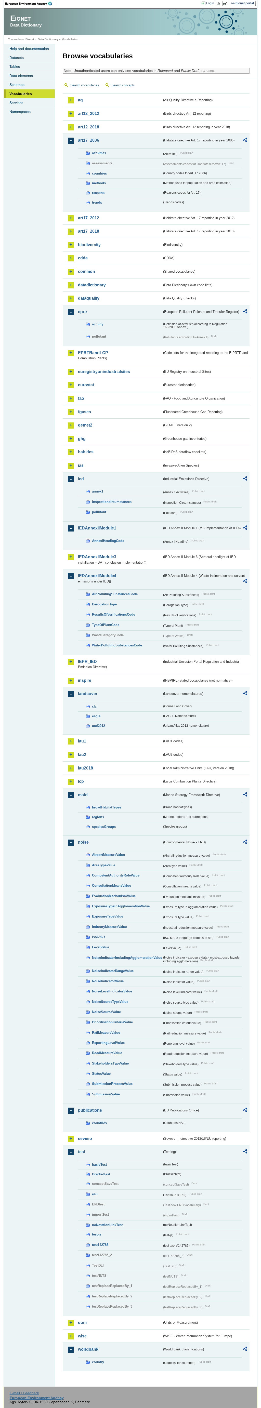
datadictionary (92, 285)
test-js (96, 1234)
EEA (30, 3)
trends (97, 202)
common (86, 271)
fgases (84, 412)
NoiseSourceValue (106, 1012)
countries (99, 173)
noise (83, 842)
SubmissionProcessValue (112, 1084)
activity (97, 324)
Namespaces (20, 112)
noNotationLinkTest (107, 1225)
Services (16, 103)
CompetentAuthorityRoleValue (115, 875)
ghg (82, 438)
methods (99, 183)
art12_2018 (88, 127)
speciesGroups (104, 827)
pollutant (99, 512)
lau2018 (85, 768)
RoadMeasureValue (107, 1053)
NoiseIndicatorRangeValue (113, 971)
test (81, 1152)
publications (90, 1110)
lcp (81, 781)
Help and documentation (29, 49)
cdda (83, 258)
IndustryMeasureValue (109, 927)
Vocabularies (20, 94)
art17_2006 (88, 140)
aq (80, 100)
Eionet (29, 39)
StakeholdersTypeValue (110, 1063)
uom (82, 1322)
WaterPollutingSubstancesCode (117, 645)
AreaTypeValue (103, 865)
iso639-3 (98, 937)
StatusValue (101, 1073)
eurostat (86, 385)
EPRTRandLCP (93, 353)
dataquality (88, 298)
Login (210, 3)
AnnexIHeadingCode (108, 541)
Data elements (21, 76)
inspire (84, 680)
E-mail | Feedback (24, 1393)
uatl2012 (98, 726)
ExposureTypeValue (107, 916)
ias (81, 465)
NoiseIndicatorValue (108, 981)
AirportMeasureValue (108, 855)
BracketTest (101, 1174)
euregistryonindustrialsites (104, 371)
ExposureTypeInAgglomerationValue (121, 906)
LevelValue (100, 947)
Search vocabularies (84, 85)
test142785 (100, 1245)
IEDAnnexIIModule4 (97, 576)
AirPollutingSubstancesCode (115, 594)
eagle (96, 716)
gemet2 (85, 425)
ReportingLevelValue (108, 1043)
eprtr (82, 312)
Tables (14, 66)
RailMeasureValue (106, 1032)
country (98, 1362)
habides (86, 452)
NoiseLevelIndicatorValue (112, 991)
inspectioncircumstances (112, 502)
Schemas (16, 85)
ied (81, 479)
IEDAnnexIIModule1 (97, 528)
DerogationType (104, 604)
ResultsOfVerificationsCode (113, 614)
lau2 (82, 754)
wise (82, 1336)
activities (99, 153)
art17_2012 (88, 218)
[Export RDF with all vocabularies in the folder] (245, 141)
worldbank (88, 1349)
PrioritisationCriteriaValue (112, 1022)
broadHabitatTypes (106, 807)
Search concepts (123, 85)
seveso (85, 1138)
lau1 (82, 741)
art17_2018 (88, 231)
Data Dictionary (48, 39)
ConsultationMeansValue (111, 885)
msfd (83, 795)
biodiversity (89, 245)
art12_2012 (88, 113)
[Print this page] (220, 3)
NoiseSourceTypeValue (110, 1002)
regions (98, 817)
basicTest (99, 1164)
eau (95, 1194)
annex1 (97, 491)
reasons (98, 193)
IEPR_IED (87, 661)
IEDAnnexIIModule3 (97, 557)
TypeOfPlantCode (105, 625)
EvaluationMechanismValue (114, 896)
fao (81, 398)
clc (94, 706)
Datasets (16, 58)
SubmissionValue (106, 1094)
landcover (87, 694)
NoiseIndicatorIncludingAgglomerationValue (127, 958)
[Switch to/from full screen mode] (226, 3)
